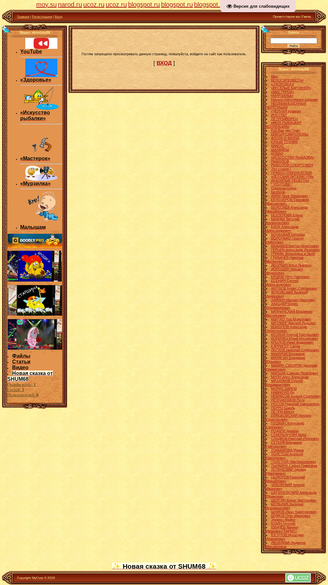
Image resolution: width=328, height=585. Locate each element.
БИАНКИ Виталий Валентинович (282, 221)
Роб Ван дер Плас (285, 130)
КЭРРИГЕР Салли (285, 346)
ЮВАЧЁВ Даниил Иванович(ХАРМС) (282, 529)
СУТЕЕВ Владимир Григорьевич (284, 444)
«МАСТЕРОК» (282, 92)
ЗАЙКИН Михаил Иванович (293, 300)
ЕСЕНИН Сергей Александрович (282, 282)
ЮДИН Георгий (283, 523)
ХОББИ (277, 153)
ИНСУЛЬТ (279, 115)
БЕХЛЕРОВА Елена (287, 215)
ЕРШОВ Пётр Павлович (290, 277)
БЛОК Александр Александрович (282, 228)
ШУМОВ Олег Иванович (290, 516)
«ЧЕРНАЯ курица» (286, 111)
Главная (23, 16)
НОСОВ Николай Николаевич (295, 404)
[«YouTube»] (41, 47)
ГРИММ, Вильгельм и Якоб (293, 254)
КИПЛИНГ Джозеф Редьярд (293, 323)
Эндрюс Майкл (283, 519)
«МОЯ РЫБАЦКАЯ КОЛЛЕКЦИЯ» (283, 124)
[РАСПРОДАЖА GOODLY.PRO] (35, 246)
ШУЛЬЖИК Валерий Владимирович (284, 506)
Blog (274, 76)
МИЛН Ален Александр (289, 377)
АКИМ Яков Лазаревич (289, 196)
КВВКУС (277, 146)
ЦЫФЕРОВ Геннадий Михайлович (285, 479)
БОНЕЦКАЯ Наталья (288, 234)
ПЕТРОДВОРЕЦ (284, 119)
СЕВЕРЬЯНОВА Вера (288, 435)
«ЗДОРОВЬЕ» (282, 84)
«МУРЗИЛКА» (282, 96)
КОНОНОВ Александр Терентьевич (286, 329)
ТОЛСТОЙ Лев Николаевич (293, 462)
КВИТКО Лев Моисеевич (291, 319)
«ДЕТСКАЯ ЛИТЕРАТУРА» (292, 177)
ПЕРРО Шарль (283, 408)
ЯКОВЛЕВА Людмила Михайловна (286, 544)
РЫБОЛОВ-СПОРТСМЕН (292, 165)
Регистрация (42, 16)
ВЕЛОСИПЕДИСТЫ (287, 80)
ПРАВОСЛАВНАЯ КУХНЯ (291, 173)
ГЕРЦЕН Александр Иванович (295, 250)
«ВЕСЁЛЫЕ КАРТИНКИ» (291, 88)
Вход (58, 16)
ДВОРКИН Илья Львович (291, 265)
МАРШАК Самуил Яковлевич (294, 373)
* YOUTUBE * (281, 184)
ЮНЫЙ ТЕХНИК (284, 142)
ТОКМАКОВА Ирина (287, 450)
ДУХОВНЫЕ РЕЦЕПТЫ (290, 180)
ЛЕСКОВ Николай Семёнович (295, 350)
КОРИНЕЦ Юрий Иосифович (294, 338)
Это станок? (281, 169)
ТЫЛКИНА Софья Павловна (294, 465)
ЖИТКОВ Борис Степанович (294, 288)
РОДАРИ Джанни (285, 431)
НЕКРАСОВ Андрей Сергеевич (296, 396)
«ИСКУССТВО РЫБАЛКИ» (292, 157)
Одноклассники (283, 188)
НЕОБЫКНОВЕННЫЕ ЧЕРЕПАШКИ (286, 105)
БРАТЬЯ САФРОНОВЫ (289, 134)
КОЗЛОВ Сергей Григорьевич (295, 334)
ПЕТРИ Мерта (282, 412)
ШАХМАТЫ (280, 150)
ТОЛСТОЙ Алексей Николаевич (284, 456)
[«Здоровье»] (41, 76)
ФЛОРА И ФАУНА (285, 138)
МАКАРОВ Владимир (288, 354)
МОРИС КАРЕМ (284, 388)
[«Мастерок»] (41, 154)
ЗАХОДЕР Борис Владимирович (282, 306)
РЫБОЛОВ (280, 161)
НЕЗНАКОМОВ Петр (288, 400)
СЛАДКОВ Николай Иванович (295, 439)
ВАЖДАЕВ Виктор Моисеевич (295, 246)
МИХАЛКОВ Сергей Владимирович (284, 383)
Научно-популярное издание (294, 99)
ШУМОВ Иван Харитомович (293, 512)
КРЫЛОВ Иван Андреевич (292, 342)
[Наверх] (7, 29)
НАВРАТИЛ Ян (282, 392)
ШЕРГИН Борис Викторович (293, 500)
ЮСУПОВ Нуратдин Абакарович (285, 537)
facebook (278, 192)
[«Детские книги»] (41, 223)
